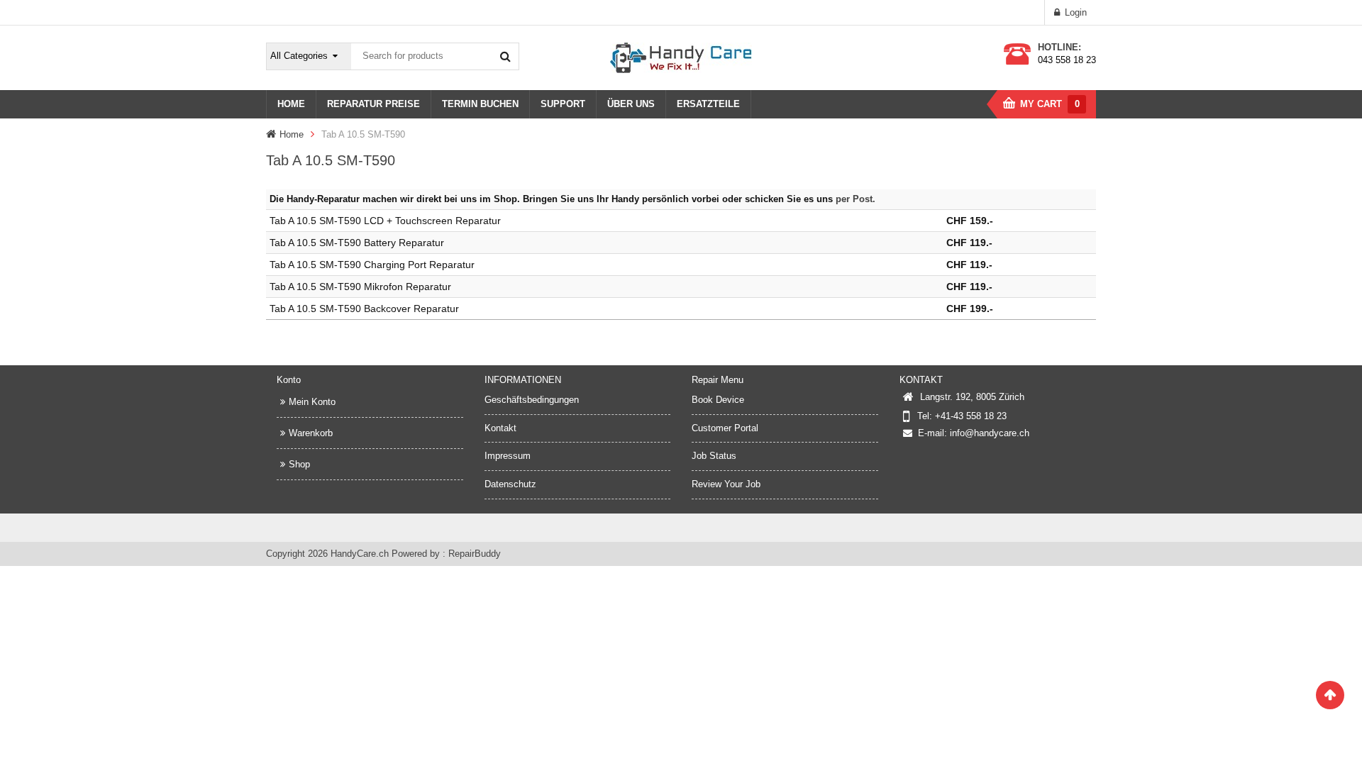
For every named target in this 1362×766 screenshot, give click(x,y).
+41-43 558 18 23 (971, 416)
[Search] (505, 56)
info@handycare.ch (989, 433)
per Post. (855, 199)
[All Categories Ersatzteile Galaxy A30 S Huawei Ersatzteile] (309, 56)
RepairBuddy (474, 553)
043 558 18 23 (1067, 60)
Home (291, 134)
